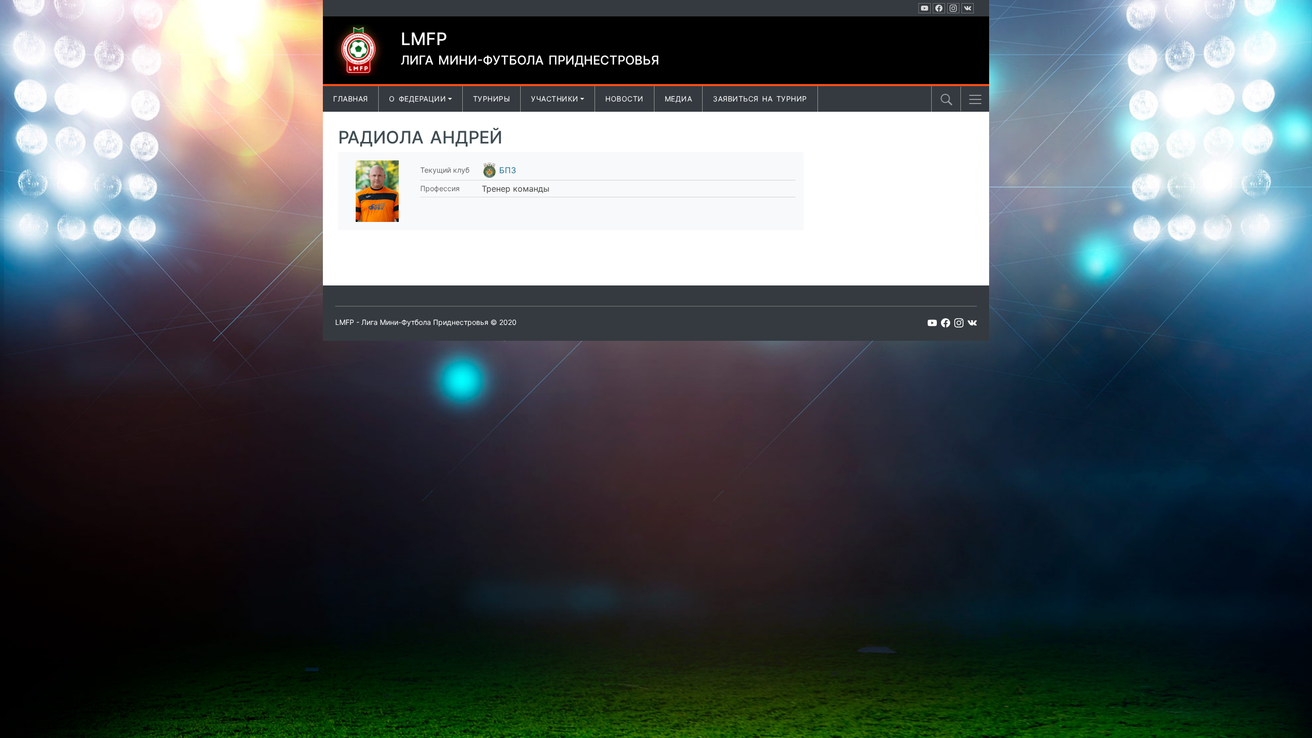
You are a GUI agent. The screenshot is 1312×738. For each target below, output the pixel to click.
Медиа (678, 98)
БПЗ (507, 170)
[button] (975, 99)
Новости (624, 98)
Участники (555, 98)
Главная (350, 98)
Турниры (491, 98)
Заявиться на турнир (760, 98)
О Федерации (417, 98)
